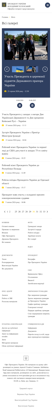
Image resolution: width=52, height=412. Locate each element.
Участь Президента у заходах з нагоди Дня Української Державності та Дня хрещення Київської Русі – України (23, 118)
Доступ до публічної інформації (10, 329)
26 (19, 211)
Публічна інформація (12, 324)
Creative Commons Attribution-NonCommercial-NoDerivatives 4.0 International (26, 368)
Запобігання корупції (36, 283)
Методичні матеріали (10, 343)
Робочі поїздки (33, 232)
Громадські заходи (35, 226)
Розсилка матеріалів (9, 301)
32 (41, 211)
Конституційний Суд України (26, 400)
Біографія (31, 259)
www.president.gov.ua (27, 375)
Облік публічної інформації (12, 346)
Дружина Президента (10, 239)
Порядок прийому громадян (38, 310)
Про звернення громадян (37, 295)
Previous (6, 69)
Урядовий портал (26, 388)
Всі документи (7, 268)
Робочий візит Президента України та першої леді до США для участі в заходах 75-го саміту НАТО (24, 150)
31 (37, 211)
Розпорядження (8, 262)
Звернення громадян (38, 291)
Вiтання (5, 232)
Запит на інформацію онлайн (10, 335)
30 (33, 211)
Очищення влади (36, 324)
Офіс (30, 270)
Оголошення (32, 277)
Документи (7, 255)
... (13, 211)
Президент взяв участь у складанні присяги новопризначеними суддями (23, 196)
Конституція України (10, 265)
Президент (32, 255)
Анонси (5, 295)
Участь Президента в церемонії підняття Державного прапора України (24, 80)
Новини (5, 222)
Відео (30, 247)
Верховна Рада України (26, 394)
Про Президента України (37, 262)
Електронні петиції (35, 307)
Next (45, 69)
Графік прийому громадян (38, 304)
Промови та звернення (10, 229)
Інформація (32, 328)
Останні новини (8, 226)
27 (23, 211)
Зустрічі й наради (34, 229)
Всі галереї (32, 239)
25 (16, 211)
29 (30, 211)
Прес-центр (7, 291)
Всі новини (6, 242)
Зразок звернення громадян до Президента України (38, 299)
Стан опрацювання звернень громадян (39, 314)
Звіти (4, 339)
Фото (13, 17)
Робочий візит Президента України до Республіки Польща (20, 167)
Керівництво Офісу (35, 274)
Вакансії (31, 280)
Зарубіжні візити (34, 236)
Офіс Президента (8, 236)
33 (44, 211)
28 (26, 211)
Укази (4, 259)
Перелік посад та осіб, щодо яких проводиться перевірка (38, 335)
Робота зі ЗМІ (7, 298)
